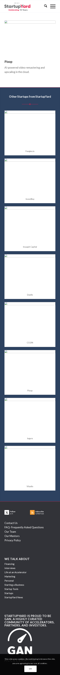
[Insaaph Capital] (29, 224)
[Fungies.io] (29, 128)
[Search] (44, 6)
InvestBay (30, 199)
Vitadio (30, 486)
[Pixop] (29, 368)
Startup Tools (11, 589)
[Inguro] (29, 416)
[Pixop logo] (30, 38)
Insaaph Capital (30, 247)
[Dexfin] (29, 272)
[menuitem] (44, 6)
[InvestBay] (29, 176)
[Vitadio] (29, 464)
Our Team (10, 531)
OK (30, 669)
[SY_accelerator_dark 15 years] (24, 6)
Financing (9, 563)
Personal (9, 580)
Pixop (30, 390)
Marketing (9, 576)
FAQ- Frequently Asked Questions (24, 527)
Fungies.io (30, 151)
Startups (8, 593)
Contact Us (11, 523)
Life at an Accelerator (15, 572)
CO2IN (30, 342)
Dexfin (30, 295)
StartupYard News (13, 597)
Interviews (9, 568)
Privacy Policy (12, 540)
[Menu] (51, 6)
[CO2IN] (29, 320)
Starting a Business (14, 584)
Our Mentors (12, 536)
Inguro (30, 438)
